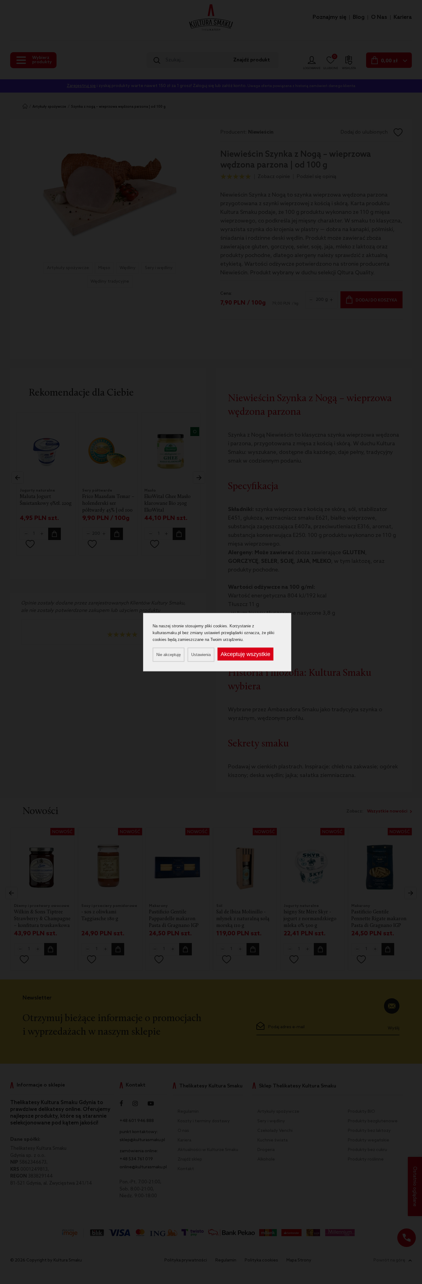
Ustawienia (201, 654)
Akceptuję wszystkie (245, 654)
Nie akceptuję (168, 654)
